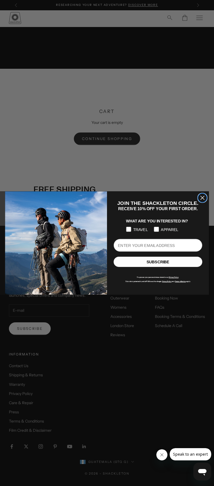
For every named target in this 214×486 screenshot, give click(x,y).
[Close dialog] (202, 197)
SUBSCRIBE (158, 262)
